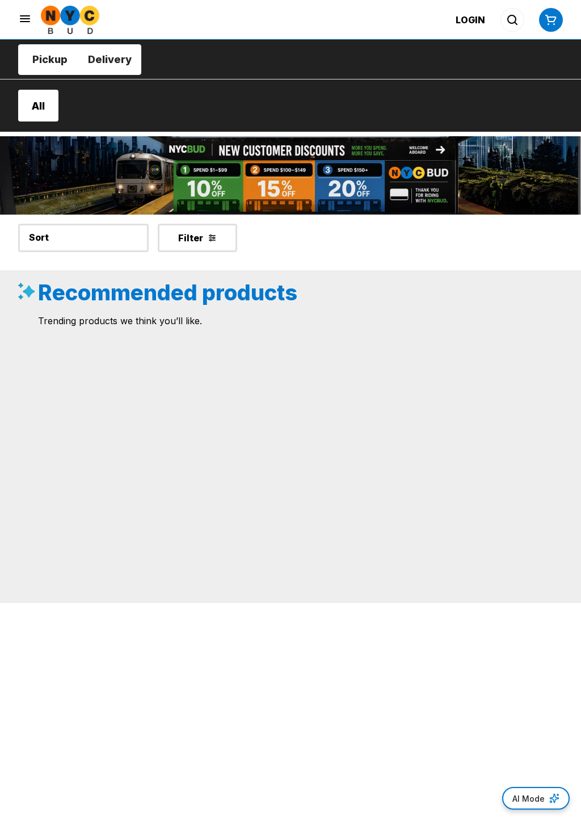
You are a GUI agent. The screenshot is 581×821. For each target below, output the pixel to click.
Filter (190, 238)
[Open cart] (548, 19)
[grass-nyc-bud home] (70, 20)
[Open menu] (25, 19)
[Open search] (512, 19)
